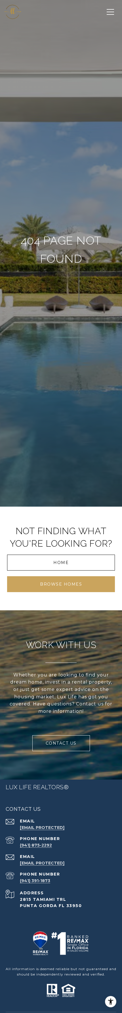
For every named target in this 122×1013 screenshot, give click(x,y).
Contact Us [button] (61, 743)
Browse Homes (61, 584)
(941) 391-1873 (35, 880)
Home (61, 562)
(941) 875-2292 (36, 845)
